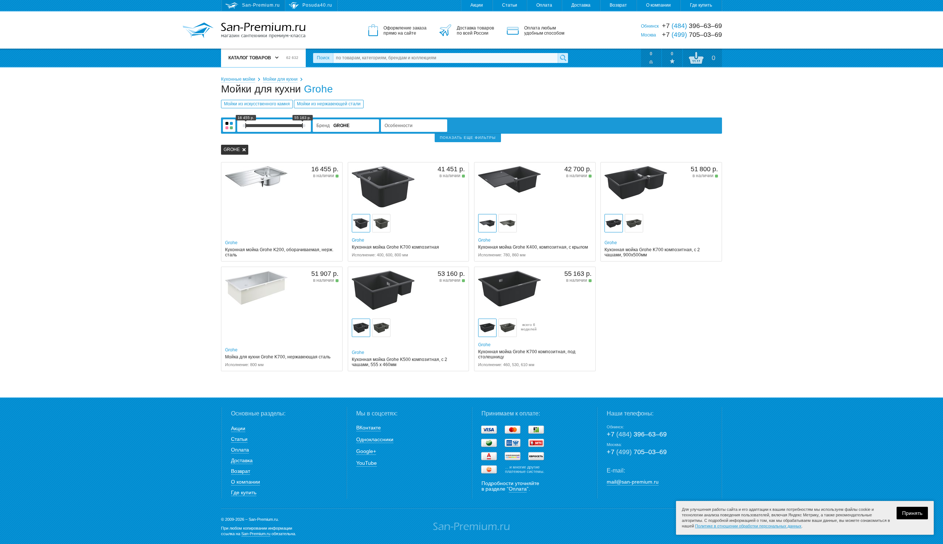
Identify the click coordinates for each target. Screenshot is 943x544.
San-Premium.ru (255, 533)
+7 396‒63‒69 (637, 434)
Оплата (544, 5)
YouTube (366, 463)
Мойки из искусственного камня (257, 103)
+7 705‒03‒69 (637, 452)
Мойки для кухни (280, 79)
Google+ (366, 451)
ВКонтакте (368, 428)
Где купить (701, 5)
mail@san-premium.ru (633, 482)
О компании (658, 5)
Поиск (323, 57)
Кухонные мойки (238, 79)
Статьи (509, 5)
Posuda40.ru (317, 5)
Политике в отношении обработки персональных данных (748, 526)
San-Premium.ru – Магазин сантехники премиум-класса (263, 30)
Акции (476, 5)
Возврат (618, 5)
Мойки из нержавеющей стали (329, 103)
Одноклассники (374, 439)
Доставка (580, 5)
